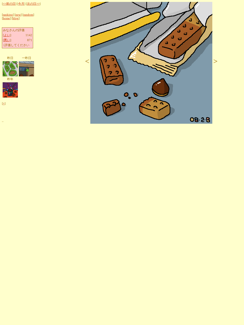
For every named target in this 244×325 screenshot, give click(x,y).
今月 (21, 3)
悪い (7, 40)
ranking (8, 14)
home (6, 18)
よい (7, 35)
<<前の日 (9, 3)
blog (16, 18)
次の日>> (33, 3)
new (18, 14)
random (28, 14)
